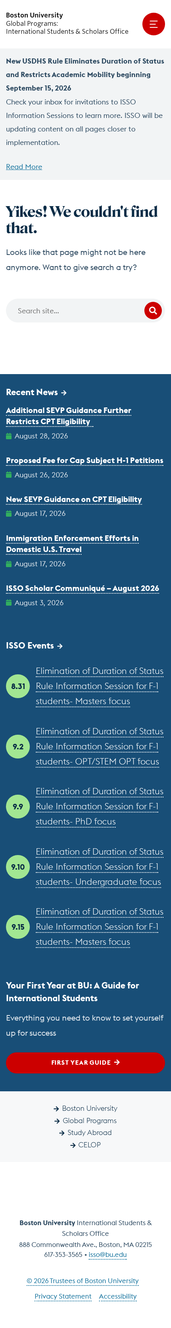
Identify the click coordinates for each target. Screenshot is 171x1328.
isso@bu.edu (108, 1254)
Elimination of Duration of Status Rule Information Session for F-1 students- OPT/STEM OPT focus (99, 746)
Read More (24, 166)
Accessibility (118, 1296)
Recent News (32, 392)
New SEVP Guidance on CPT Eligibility (74, 499)
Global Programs (90, 1120)
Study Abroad (90, 1132)
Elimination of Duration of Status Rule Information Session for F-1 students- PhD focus (99, 806)
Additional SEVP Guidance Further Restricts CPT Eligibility (68, 416)
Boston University (89, 1108)
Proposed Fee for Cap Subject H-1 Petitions (84, 460)
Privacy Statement (63, 1296)
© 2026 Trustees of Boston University (83, 1280)
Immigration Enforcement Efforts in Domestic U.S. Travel (72, 543)
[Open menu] (153, 24)
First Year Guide (81, 1062)
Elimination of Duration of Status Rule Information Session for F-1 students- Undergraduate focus (99, 866)
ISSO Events (30, 645)
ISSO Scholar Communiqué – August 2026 (82, 588)
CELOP (89, 1144)
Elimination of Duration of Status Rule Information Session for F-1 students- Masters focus (99, 685)
